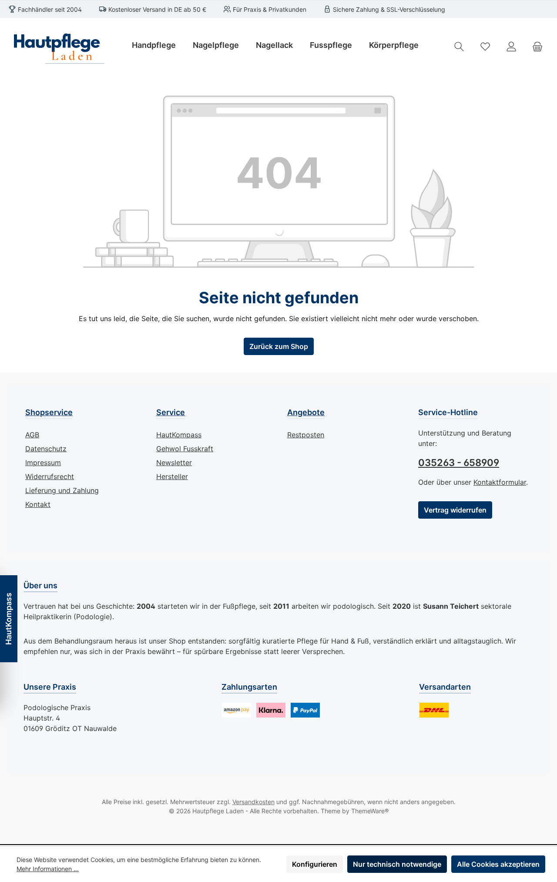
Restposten (305, 434)
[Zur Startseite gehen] (56, 46)
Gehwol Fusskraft (184, 448)
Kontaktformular (499, 482)
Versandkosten (253, 801)
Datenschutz (46, 448)
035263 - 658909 (458, 462)
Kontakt (37, 504)
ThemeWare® (370, 811)
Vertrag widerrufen (455, 510)
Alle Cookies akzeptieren (498, 864)
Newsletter (174, 462)
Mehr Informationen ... (48, 868)
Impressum (43, 462)
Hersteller (172, 476)
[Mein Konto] (511, 46)
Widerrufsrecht (49, 476)
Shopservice (49, 412)
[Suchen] (459, 46)
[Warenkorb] (537, 46)
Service (170, 412)
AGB (32, 434)
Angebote (306, 412)
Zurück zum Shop (278, 346)
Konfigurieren (314, 864)
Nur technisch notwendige (397, 864)
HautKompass (178, 434)
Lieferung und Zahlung (62, 490)
